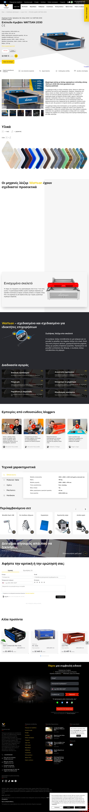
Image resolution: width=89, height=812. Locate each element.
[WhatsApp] (72, 702)
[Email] (62, 702)
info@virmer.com (80, 3)
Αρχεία (14, 596)
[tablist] (19, 570)
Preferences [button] (54, 804)
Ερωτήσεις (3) (27, 570)
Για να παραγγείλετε (12, 51)
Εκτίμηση (36, 580)
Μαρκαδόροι (33, 6)
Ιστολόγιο (43, 2)
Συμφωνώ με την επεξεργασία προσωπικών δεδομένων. (18, 593)
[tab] (12, 474)
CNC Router (25, 6)
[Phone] (57, 702)
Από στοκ (5, 50)
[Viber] (67, 702)
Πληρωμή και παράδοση (16, 2)
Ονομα (3, 574)
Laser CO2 (16, 6)
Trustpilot (86, 66)
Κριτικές (10, 570)
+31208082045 (79, 1)
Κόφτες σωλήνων (79, 6)
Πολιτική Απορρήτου (71, 713)
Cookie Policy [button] (57, 802)
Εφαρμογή (72, 694)
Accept (80, 807)
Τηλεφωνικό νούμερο (7, 580)
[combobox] (3, 583)
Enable (78, 735)
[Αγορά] (16, 56)
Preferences (57, 807)
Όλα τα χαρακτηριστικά (8, 46)
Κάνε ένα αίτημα (8, 62)
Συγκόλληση (50, 6)
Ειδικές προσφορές (53, 2)
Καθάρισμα (41, 6)
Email (35, 574)
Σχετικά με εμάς (28, 2)
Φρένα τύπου (69, 6)
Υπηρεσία (62, 2)
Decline (68, 807)
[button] (42, 107)
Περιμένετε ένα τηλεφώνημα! (65, 709)
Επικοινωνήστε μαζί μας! (72, 553)
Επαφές (36, 2)
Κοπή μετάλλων (59, 6)
